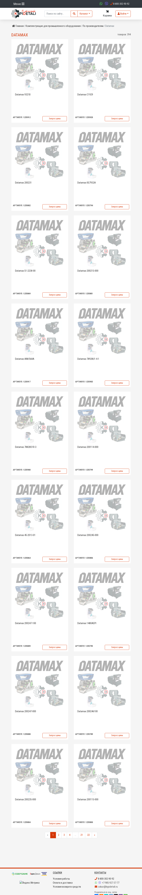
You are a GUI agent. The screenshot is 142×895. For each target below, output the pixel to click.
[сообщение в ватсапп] (101, 3)
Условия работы (61, 878)
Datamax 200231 (23, 182)
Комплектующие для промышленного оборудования (53, 26)
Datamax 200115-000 (87, 799)
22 (88, 835)
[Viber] (100, 883)
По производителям (93, 26)
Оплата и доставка (63, 882)
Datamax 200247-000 (25, 711)
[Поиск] (74, 14)
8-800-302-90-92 (105, 878)
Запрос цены (55, 118)
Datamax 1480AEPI (86, 623)
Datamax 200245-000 (87, 535)
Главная (20, 26)
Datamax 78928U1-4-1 (88, 358)
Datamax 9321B (22, 94)
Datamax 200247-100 (25, 623)
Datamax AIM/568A (24, 358)
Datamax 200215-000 (87, 270)
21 (82, 835)
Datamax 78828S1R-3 (25, 447)
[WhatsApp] (96, 883)
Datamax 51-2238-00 (25, 270)
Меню (18, 4)
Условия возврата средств (67, 886)
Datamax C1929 (85, 94)
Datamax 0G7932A (86, 182)
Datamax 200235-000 (25, 799)
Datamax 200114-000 (87, 447)
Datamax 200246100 (87, 711)
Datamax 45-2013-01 (25, 535)
